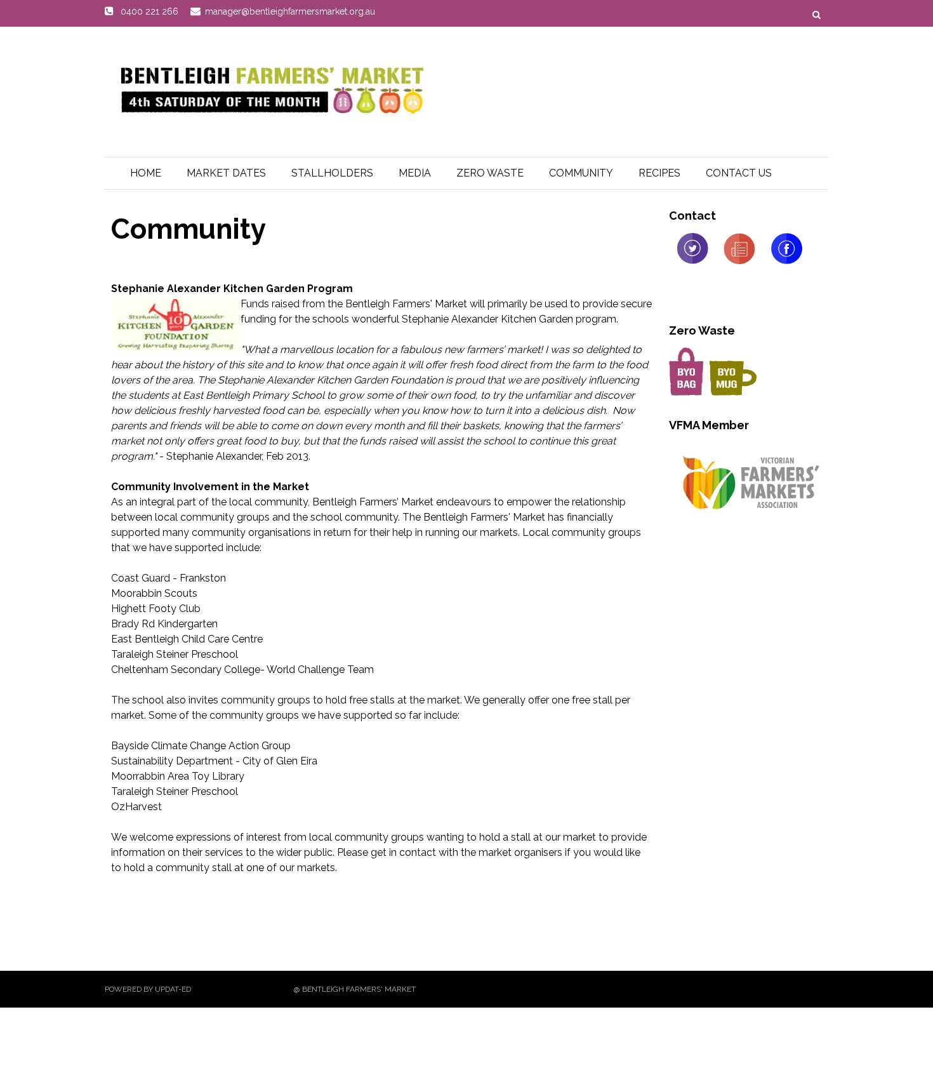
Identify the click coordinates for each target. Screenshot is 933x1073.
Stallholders (332, 173)
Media (415, 173)
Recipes (659, 173)
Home (145, 173)
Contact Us (739, 173)
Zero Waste (490, 173)
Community (581, 173)
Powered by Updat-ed (148, 989)
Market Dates (226, 173)
